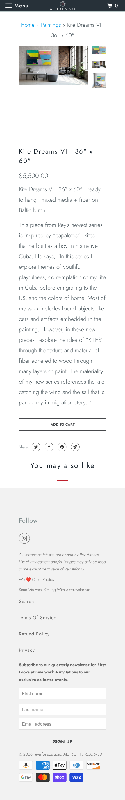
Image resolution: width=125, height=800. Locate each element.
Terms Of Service (37, 617)
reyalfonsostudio (47, 754)
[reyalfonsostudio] (62, 5)
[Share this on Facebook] (48, 447)
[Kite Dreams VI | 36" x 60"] (54, 66)
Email (39, 590)
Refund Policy (34, 634)
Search (26, 601)
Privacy (27, 650)
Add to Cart (63, 424)
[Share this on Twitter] (35, 447)
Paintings (51, 25)
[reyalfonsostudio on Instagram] (25, 539)
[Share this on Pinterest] (61, 447)
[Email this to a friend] (74, 447)
